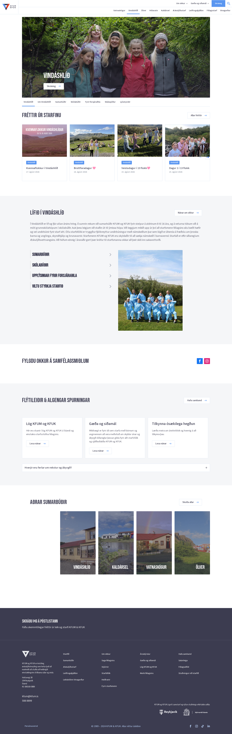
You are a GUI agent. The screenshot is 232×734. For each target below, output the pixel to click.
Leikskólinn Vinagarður (73, 679)
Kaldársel (165, 10)
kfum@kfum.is (30, 696)
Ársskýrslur (145, 654)
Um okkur (180, 3)
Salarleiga (183, 660)
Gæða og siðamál (198, 3)
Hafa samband (185, 654)
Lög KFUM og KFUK (148, 666)
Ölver (143, 10)
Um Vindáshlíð (44, 101)
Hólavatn (153, 10)
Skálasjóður (110, 101)
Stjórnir (105, 666)
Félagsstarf (212, 10)
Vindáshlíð (133, 10)
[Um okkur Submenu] (187, 3)
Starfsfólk (106, 673)
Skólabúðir (76, 101)
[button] (207, 157)
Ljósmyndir (125, 101)
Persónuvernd (31, 726)
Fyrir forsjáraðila (92, 101)
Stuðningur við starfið (189, 673)
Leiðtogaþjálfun (196, 10)
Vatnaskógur (119, 10)
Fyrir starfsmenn (109, 686)
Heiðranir (106, 679)
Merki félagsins (146, 673)
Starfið (66, 654)
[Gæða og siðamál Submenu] (208, 3)
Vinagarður (225, 10)
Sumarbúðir (60, 101)
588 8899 (27, 701)
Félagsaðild (184, 666)
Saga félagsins (108, 660)
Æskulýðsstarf (179, 10)
